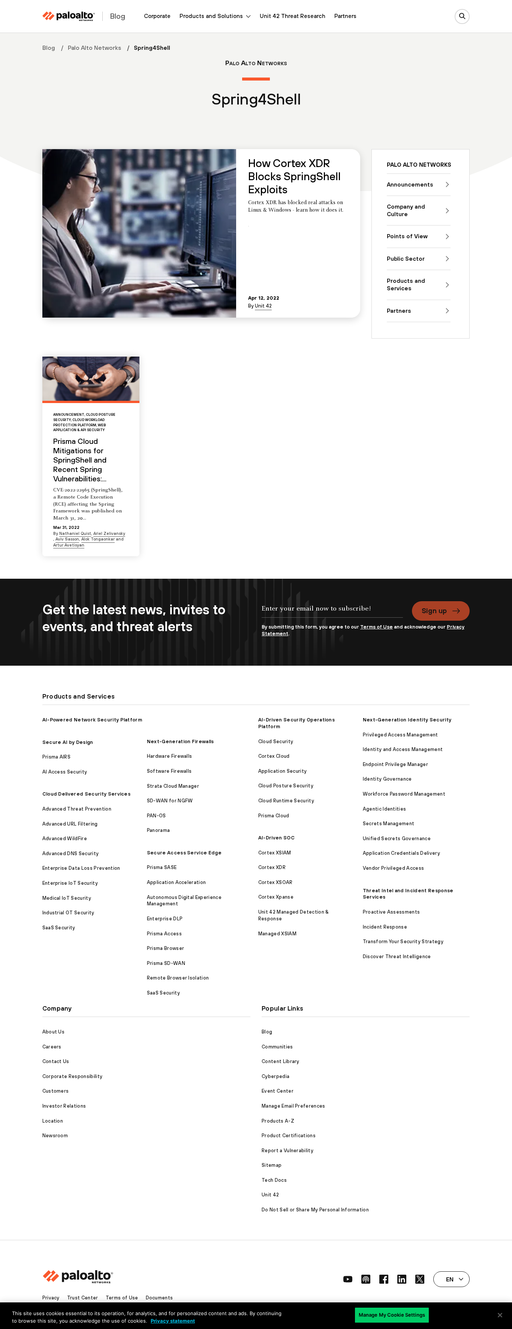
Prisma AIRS (56, 757)
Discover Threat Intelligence (397, 956)
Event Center (277, 1091)
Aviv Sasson (67, 539)
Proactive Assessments (391, 912)
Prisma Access (164, 933)
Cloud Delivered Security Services (86, 794)
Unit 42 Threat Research (292, 16)
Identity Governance (387, 779)
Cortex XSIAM (274, 853)
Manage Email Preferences (293, 1106)
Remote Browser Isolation (178, 978)
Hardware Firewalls (169, 756)
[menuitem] (157, 16)
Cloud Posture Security (285, 785)
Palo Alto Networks (94, 47)
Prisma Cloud (273, 815)
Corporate (157, 16)
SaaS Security (58, 927)
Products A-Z (278, 1121)
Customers (55, 1091)
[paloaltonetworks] (68, 16)
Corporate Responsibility (72, 1076)
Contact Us (55, 1061)
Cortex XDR (272, 867)
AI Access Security (64, 772)
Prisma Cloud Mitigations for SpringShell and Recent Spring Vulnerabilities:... (79, 460)
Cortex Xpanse (275, 897)
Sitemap (271, 1165)
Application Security (282, 771)
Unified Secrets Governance (397, 838)
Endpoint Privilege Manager (395, 764)
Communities (277, 1047)
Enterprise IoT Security (70, 883)
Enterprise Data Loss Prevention (81, 868)
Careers (51, 1047)
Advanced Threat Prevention (76, 809)
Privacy (51, 1298)
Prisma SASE (162, 867)
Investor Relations (64, 1106)
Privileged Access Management (400, 735)
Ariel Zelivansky (109, 533)
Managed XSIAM (277, 933)
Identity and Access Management (403, 749)
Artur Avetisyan (68, 545)
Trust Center (82, 1298)
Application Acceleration (176, 882)
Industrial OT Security (68, 912)
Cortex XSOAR (275, 882)
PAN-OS (156, 815)
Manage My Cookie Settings (392, 1315)
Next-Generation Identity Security (407, 720)
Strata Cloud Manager (173, 786)
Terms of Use (376, 627)
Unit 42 (263, 306)
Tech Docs (274, 1180)
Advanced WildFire (64, 838)
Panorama (158, 830)
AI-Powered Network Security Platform (92, 720)
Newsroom (55, 1135)
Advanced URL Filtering (70, 824)
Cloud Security (275, 741)
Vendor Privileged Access (393, 868)
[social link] (347, 1279)
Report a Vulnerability (287, 1150)
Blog (48, 47)
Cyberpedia (275, 1076)
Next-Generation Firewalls (180, 741)
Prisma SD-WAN (166, 963)
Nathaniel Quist (75, 533)
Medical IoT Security (66, 898)
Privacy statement (173, 1321)
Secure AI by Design (67, 742)
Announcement (68, 414)
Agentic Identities (384, 809)
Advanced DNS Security (70, 853)
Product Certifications (289, 1135)
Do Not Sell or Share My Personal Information (315, 1210)
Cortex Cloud (274, 756)
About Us (53, 1032)
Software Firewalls (169, 771)
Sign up (434, 610)
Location (52, 1121)
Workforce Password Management (404, 794)
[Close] (500, 1315)
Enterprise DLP (165, 918)
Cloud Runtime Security (286, 800)
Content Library (280, 1061)
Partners (345, 16)
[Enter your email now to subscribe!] (332, 612)
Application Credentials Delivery (401, 853)
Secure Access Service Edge (184, 853)
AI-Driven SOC (276, 838)
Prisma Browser (165, 948)
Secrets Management (389, 823)
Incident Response (385, 927)
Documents (159, 1298)
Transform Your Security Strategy (403, 941)
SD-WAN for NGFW (170, 800)
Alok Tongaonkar (98, 539)
